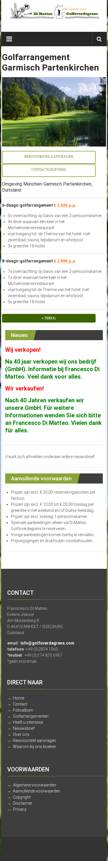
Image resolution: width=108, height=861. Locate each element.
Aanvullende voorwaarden (36, 791)
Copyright (22, 797)
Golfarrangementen (30, 716)
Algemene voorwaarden (34, 785)
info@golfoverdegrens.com (47, 643)
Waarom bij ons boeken (34, 746)
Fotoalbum (23, 710)
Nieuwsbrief (24, 728)
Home (18, 698)
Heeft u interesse (28, 722)
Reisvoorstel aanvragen (34, 740)
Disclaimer (22, 803)
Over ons (21, 734)
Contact (20, 704)
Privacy (19, 809)
